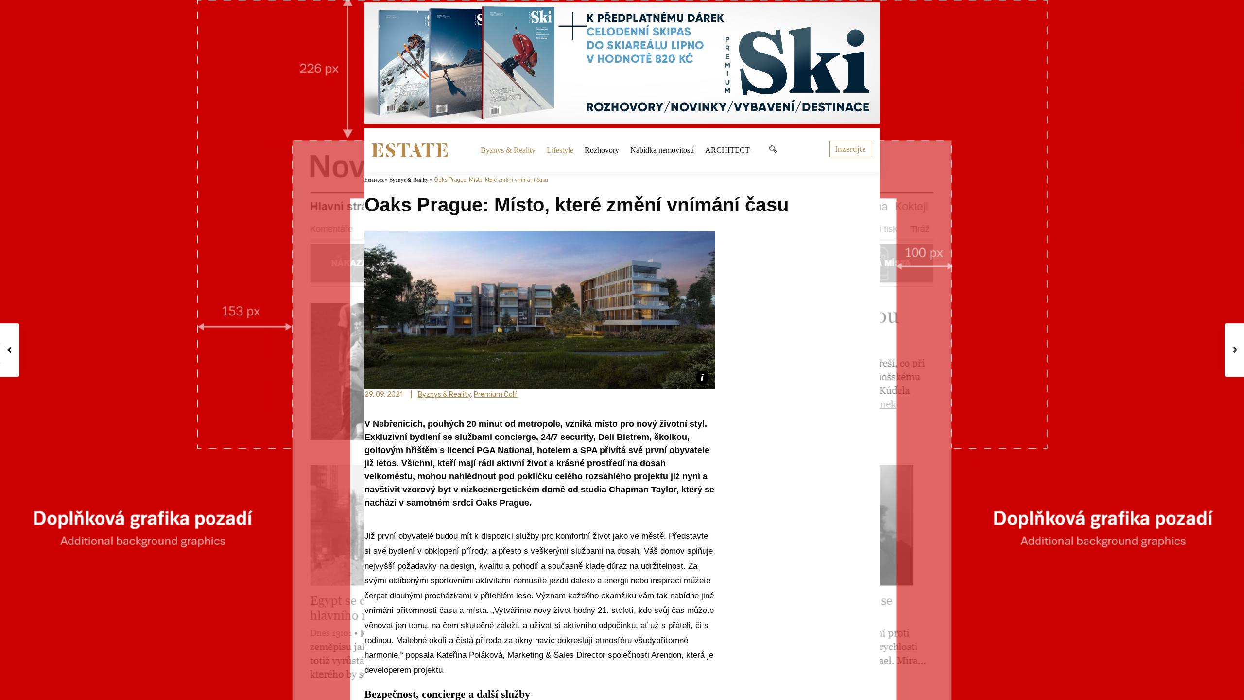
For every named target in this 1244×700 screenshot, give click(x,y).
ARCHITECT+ (729, 150)
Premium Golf (496, 394)
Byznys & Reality (508, 150)
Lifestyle (560, 150)
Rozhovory (602, 150)
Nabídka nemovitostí (662, 150)
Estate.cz (374, 180)
